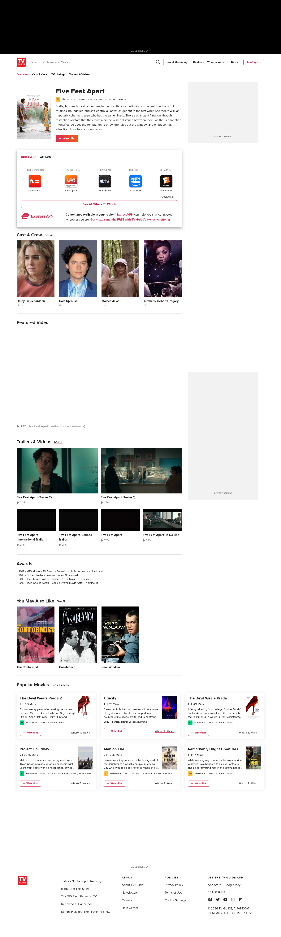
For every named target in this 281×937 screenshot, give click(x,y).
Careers (127, 900)
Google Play (232, 885)
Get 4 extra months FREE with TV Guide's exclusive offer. (129, 219)
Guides (197, 62)
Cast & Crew (40, 74)
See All (49, 235)
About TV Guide (132, 885)
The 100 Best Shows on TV (79, 896)
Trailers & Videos (79, 74)
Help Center (130, 908)
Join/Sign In (254, 62)
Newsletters (130, 893)
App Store (214, 885)
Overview (22, 74)
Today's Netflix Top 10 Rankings (81, 881)
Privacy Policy (174, 885)
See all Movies (60, 685)
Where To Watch (80, 732)
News (234, 62)
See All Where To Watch (99, 204)
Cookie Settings (175, 900)
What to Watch (216, 62)
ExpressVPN (124, 215)
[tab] (28, 157)
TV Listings (58, 74)
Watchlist (69, 138)
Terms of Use (173, 893)
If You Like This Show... (76, 889)
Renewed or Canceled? (76, 904)
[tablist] (99, 157)
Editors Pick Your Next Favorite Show (85, 912)
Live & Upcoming (177, 62)
